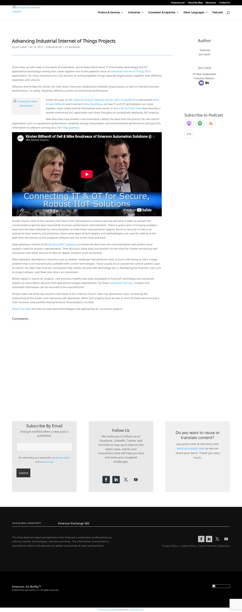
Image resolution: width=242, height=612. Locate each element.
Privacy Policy (170, 545)
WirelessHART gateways (62, 244)
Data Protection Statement (214, 545)
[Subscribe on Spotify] (200, 123)
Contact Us (224, 3)
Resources (211, 3)
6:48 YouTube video (130, 108)
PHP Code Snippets (107, 609)
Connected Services (121, 283)
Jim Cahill (21, 47)
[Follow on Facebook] (106, 479)
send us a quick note (190, 448)
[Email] (201, 83)
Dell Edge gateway (68, 127)
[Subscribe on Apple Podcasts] (189, 123)
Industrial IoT (54, 47)
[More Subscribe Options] (189, 134)
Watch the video (21, 309)
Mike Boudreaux (93, 104)
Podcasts (217, 12)
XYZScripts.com (136, 609)
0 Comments (72, 47)
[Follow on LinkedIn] (116, 479)
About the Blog (195, 3)
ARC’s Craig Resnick (125, 99)
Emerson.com (178, 3)
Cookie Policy (188, 545)
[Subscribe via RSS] (211, 123)
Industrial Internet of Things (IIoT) (130, 71)
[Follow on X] (126, 479)
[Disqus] (92, 366)
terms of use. (47, 461)
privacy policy (63, 457)
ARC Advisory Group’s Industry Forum (90, 99)
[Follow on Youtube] (136, 479)
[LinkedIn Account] (207, 83)
